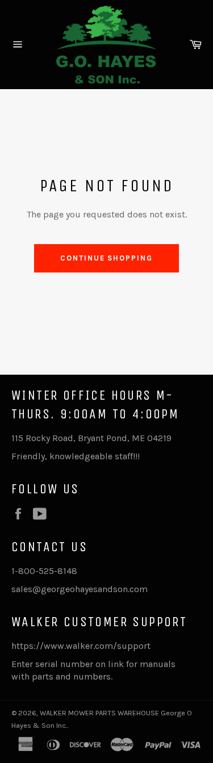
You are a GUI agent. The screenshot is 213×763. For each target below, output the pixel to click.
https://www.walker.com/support (81, 645)
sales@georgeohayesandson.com (79, 589)
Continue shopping (106, 258)
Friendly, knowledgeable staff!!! (75, 456)
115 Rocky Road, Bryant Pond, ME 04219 (91, 438)
